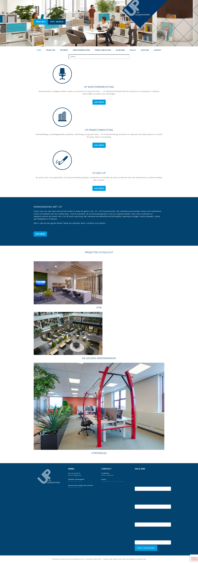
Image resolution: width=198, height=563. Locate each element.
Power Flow (141, 559)
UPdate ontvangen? (146, 548)
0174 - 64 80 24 (56, 22)
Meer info (40, 22)
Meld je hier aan (74, 481)
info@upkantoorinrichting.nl (112, 481)
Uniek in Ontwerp (128, 559)
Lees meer (99, 102)
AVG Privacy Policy (75, 487)
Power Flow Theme (110, 559)
